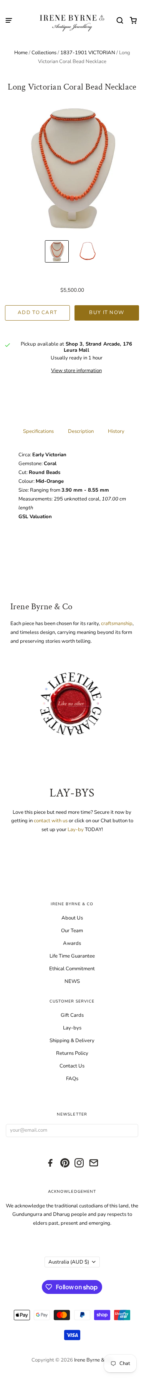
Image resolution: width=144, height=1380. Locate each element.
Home (21, 52)
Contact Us (72, 1065)
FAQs (72, 1078)
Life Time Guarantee (72, 956)
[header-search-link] (120, 20)
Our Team (72, 930)
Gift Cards (72, 1015)
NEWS (72, 981)
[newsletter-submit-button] (130, 1130)
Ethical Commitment (72, 968)
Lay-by (76, 829)
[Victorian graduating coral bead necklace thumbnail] (56, 251)
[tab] (38, 431)
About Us (72, 917)
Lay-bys (72, 1027)
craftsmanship (116, 623)
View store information (76, 370)
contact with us (51, 820)
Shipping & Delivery (72, 1040)
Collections (43, 52)
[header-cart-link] (133, 20)
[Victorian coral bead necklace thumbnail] (87, 251)
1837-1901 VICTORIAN (87, 52)
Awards (72, 943)
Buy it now (106, 312)
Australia (68, 1262)
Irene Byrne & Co (93, 1360)
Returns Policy (72, 1053)
